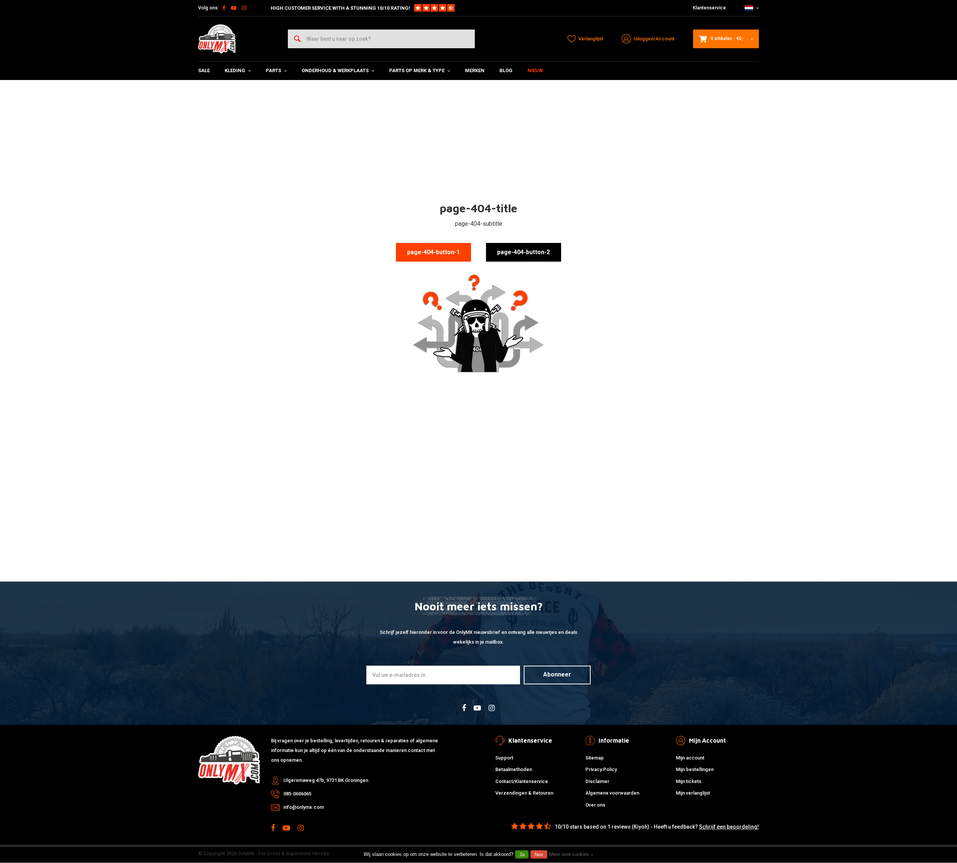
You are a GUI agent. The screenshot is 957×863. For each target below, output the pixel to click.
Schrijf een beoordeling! (729, 827)
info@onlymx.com (303, 807)
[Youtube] (233, 8)
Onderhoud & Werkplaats (335, 70)
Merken (474, 70)
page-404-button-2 (523, 252)
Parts (273, 70)
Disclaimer (597, 781)
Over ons (595, 805)
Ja (521, 854)
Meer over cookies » (571, 854)
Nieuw (535, 70)
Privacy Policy (601, 769)
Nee (539, 854)
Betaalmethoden (513, 769)
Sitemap (594, 758)
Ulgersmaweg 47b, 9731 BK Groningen (325, 780)
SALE (204, 70)
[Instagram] (244, 8)
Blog (506, 70)
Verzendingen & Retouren (524, 793)
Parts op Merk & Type (416, 70)
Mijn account (690, 758)
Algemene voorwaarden (612, 793)
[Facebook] (223, 8)
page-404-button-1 (433, 252)
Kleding (235, 70)
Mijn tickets (688, 781)
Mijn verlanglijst (693, 793)
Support (504, 758)
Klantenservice (709, 7)
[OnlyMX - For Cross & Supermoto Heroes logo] (217, 39)
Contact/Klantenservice (521, 781)
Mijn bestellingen (695, 769)
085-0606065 (297, 793)
